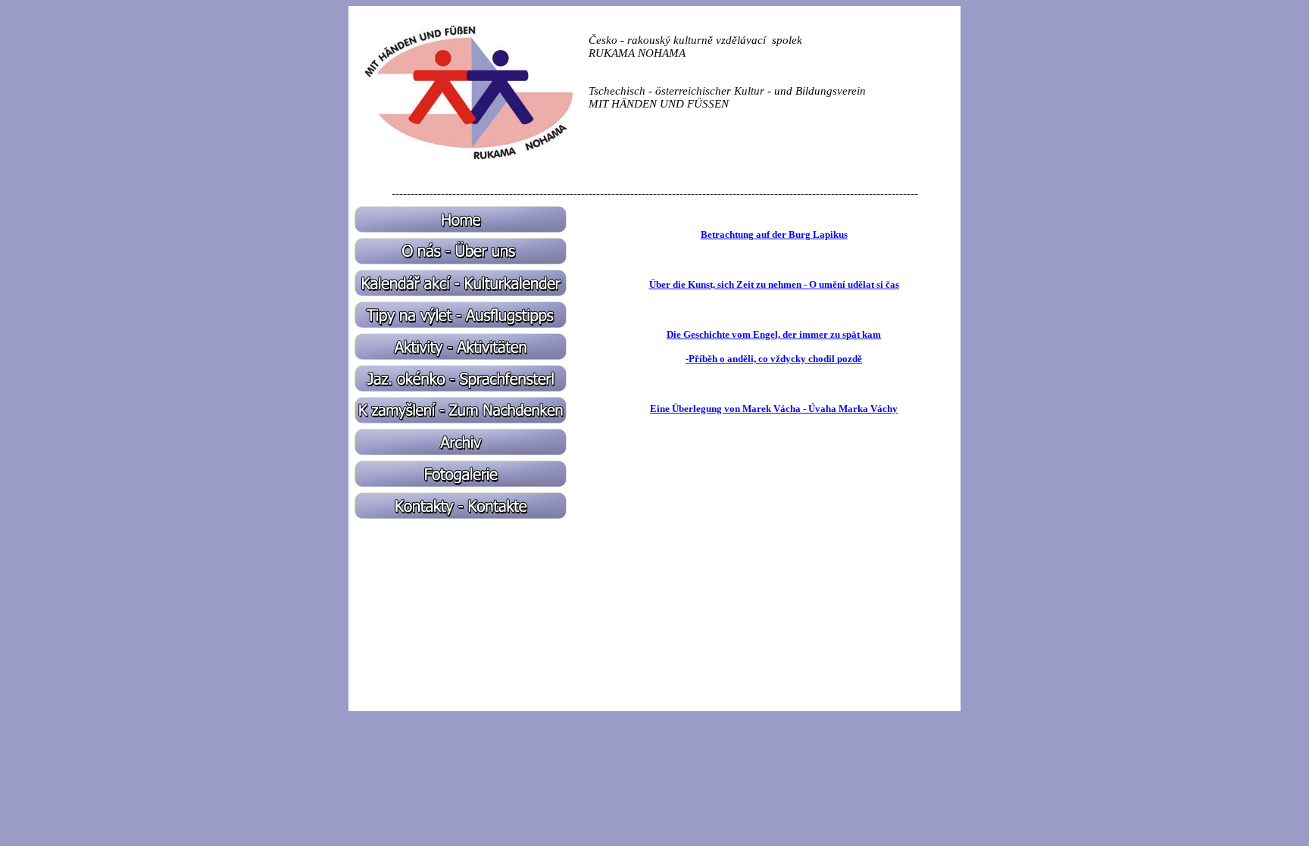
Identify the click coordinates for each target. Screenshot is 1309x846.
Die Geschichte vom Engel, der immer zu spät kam (774, 334)
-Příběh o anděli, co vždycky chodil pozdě (774, 358)
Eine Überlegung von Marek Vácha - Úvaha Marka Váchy (774, 408)
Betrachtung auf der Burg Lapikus (774, 234)
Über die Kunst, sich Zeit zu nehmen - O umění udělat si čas (774, 284)
